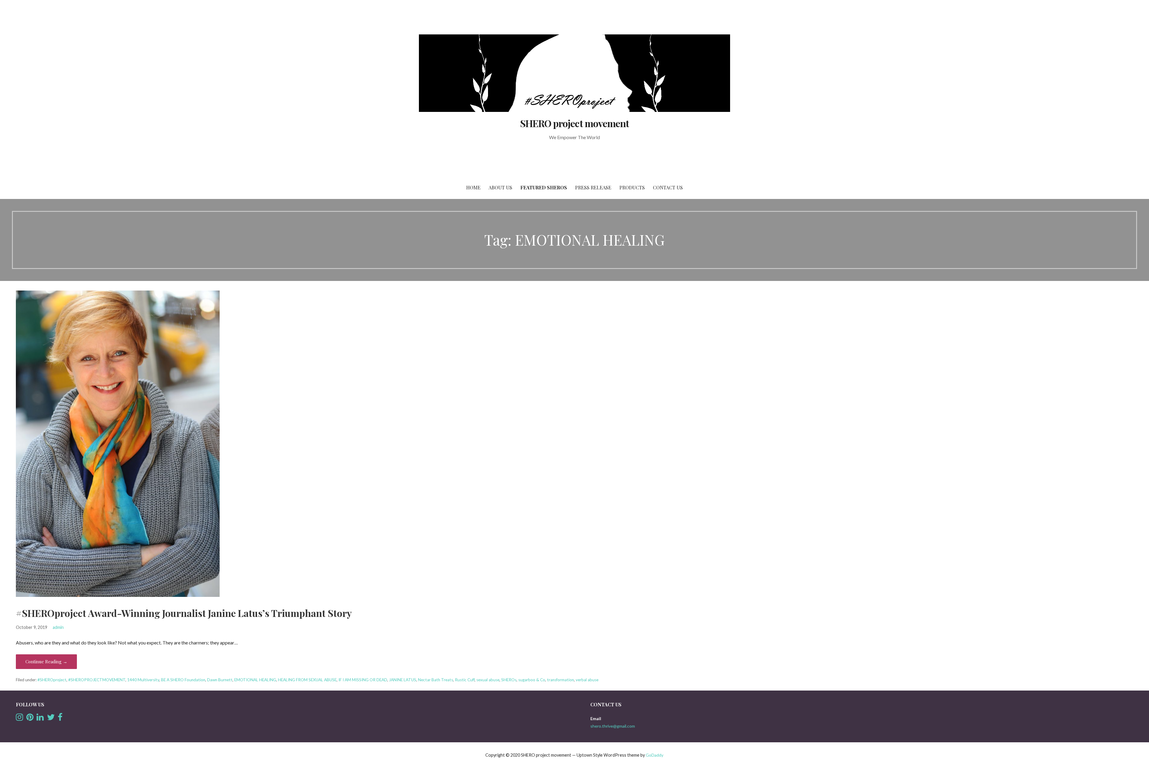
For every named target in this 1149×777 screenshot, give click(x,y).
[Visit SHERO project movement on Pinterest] (30, 718)
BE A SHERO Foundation (183, 679)
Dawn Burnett (219, 679)
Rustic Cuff (465, 679)
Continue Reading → (46, 662)
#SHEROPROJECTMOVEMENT (96, 679)
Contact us (668, 187)
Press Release (593, 187)
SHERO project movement (574, 123)
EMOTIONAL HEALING (255, 679)
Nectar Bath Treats (435, 679)
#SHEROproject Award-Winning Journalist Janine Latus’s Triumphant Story (184, 612)
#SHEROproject (51, 679)
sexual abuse (487, 679)
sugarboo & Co (531, 679)
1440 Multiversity (143, 679)
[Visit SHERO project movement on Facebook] (60, 718)
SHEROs (508, 679)
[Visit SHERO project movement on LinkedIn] (40, 718)
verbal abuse (587, 679)
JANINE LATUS (402, 679)
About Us (500, 187)
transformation (560, 679)
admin (58, 627)
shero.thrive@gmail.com (612, 726)
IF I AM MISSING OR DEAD (362, 679)
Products (632, 187)
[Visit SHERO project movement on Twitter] (51, 718)
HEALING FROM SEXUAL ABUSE (307, 679)
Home (473, 187)
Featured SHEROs (543, 187)
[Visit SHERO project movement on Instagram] (19, 718)
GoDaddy (654, 755)
